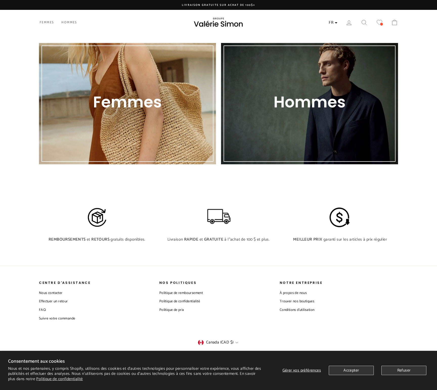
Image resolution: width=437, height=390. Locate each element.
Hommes (69, 22)
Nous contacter (51, 293)
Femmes (47, 22)
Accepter (351, 370)
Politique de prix (171, 310)
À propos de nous (293, 293)
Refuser (404, 370)
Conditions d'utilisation (297, 310)
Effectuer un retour (53, 301)
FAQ (42, 310)
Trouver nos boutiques (297, 301)
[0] (379, 22)
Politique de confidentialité (59, 379)
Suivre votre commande (57, 319)
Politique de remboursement (181, 293)
